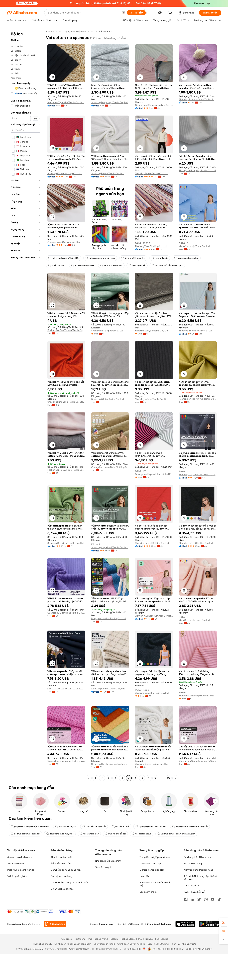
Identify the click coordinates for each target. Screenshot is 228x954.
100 (169, 778)
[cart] (170, 13)
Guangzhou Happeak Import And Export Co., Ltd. (154, 474)
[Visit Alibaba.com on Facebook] (186, 899)
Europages (162, 938)
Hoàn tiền (145, 876)
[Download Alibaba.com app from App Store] (185, 924)
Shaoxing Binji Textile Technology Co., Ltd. (110, 764)
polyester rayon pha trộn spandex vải (31, 826)
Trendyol (149, 938)
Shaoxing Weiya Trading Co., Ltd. (151, 330)
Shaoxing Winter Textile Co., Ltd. (107, 399)
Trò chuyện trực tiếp (150, 863)
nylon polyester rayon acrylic (152, 826)
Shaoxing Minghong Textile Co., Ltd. (65, 401)
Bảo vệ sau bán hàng (61, 876)
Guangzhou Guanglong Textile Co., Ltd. (66, 612)
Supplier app (106, 924)
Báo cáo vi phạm (148, 891)
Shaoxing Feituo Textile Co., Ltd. (107, 173)
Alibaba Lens (20, 924)
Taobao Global (128, 938)
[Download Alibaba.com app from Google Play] (210, 924)
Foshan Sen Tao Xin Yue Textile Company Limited (66, 330)
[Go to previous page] (89, 778)
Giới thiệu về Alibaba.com (21, 850)
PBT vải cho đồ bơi (117, 834)
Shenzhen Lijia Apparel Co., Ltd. (107, 330)
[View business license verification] (144, 949)
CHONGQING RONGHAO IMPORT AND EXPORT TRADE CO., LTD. (66, 688)
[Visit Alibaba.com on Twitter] (199, 899)
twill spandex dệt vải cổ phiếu (65, 258)
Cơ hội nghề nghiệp (17, 876)
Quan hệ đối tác (192, 885)
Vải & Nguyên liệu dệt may (72, 31)
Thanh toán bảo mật (61, 857)
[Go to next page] (175, 778)
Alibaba (50, 31)
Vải (92, 31)
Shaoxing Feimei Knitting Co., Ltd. (64, 173)
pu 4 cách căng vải (67, 826)
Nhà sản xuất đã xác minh (108, 860)
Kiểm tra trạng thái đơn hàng (198, 869)
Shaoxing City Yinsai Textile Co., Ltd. (197, 474)
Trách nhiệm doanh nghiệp (20, 869)
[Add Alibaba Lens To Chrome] (55, 924)
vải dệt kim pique (143, 834)
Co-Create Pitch (15, 863)
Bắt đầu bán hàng (193, 863)
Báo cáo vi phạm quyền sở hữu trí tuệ (157, 884)
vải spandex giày (91, 834)
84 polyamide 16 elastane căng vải (192, 826)
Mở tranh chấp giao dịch (152, 869)
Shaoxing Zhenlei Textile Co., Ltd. (195, 330)
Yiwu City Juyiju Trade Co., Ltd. (194, 246)
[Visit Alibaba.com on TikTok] (219, 899)
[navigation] (25, 405)
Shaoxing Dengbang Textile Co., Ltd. (109, 102)
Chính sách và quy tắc (62, 888)
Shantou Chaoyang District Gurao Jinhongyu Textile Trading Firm (198, 695)
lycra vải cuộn (161, 258)
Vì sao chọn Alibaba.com (19, 857)
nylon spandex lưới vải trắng (102, 258)
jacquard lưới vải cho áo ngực (169, 265)
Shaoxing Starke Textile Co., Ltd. (151, 173)
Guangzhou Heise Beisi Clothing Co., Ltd (110, 467)
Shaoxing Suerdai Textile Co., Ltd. (108, 688)
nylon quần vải (138, 265)
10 (155, 778)
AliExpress (66, 938)
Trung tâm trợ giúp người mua (155, 857)
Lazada (114, 938)
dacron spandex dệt (113, 265)
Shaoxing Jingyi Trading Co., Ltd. (151, 764)
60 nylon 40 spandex (84, 265)
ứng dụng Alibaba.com (159, 924)
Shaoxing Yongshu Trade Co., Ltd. (152, 693)
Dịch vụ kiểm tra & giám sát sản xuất (69, 882)
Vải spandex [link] (105, 31)
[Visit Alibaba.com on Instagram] (206, 899)
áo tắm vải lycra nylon (135, 258)
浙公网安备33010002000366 (168, 949)
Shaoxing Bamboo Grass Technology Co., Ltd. (198, 99)
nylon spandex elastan (188, 258)
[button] (124, 13)
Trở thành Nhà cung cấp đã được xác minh (201, 877)
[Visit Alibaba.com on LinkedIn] (192, 899)
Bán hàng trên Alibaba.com (197, 857)
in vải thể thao (58, 265)
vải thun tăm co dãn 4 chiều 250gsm (178, 834)
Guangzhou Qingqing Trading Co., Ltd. (154, 105)
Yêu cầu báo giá (103, 867)
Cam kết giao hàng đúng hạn (66, 869)
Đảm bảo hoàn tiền (61, 863)
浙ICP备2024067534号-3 (199, 949)
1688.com (80, 938)
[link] (223, 922)
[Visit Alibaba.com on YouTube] (212, 899)
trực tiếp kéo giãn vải (96, 826)
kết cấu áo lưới (122, 826)
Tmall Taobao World (98, 938)
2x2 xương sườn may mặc (62, 834)
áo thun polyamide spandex (27, 834)
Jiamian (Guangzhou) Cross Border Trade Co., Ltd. (154, 615)
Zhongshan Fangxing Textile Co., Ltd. (197, 170)
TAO (140, 938)
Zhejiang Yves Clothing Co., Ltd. (63, 242)
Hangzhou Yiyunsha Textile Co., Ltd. (65, 102)
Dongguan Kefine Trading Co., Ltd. (108, 618)
